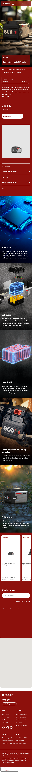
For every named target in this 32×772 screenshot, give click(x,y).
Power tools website (21, 725)
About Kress (5, 714)
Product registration (7, 738)
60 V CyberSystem (21, 717)
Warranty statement (7, 740)
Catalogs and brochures (8, 743)
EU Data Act (23, 760)
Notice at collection (5, 770)
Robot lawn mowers (21, 714)
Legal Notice (20, 759)
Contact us (5, 722)
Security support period (8, 762)
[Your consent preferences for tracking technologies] (3, 769)
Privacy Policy (5, 759)
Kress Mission (20, 740)
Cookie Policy (13, 759)
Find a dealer (7, 116)
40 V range (19, 722)
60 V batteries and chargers (15, 70)
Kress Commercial (21, 743)
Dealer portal (5, 720)
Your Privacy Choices (11, 768)
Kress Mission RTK (21, 738)
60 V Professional (21, 720)
